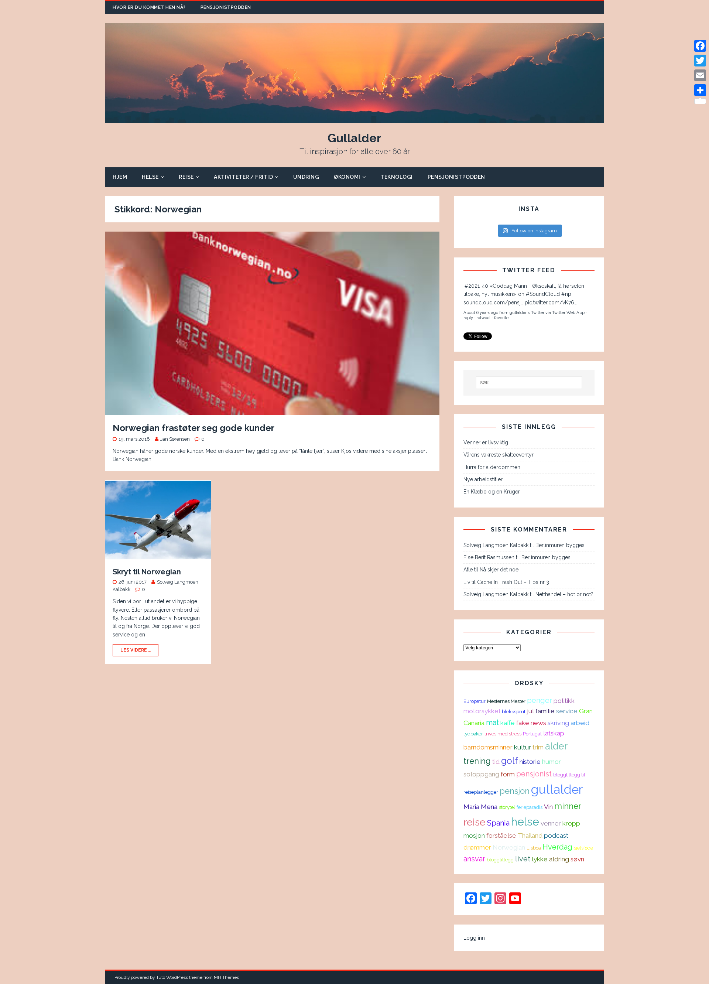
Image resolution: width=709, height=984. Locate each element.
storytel (507, 807)
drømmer (477, 847)
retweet (483, 288)
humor (551, 761)
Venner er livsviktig (485, 442)
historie (530, 761)
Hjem (120, 177)
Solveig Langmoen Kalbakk (495, 545)
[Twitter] (700, 60)
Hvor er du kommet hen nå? (149, 7)
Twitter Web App (568, 283)
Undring (306, 177)
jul (530, 711)
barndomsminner (488, 747)
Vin (548, 806)
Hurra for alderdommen (491, 467)
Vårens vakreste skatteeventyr (498, 455)
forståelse (501, 835)
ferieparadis (529, 807)
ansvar (474, 858)
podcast (556, 835)
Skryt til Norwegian (147, 571)
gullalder (557, 789)
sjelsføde (583, 848)
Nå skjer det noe (499, 570)
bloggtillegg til (569, 775)
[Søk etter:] (529, 382)
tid (496, 761)
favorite (501, 288)
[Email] (700, 75)
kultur (522, 747)
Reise (186, 177)
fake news (531, 723)
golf (509, 760)
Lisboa (534, 848)
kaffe (507, 723)
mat (492, 722)
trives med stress (502, 734)
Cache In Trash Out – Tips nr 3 (513, 582)
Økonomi (347, 177)
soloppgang (481, 774)
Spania (498, 823)
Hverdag (557, 847)
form (508, 774)
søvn (577, 859)
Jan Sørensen (175, 439)
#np (582, 317)
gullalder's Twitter (527, 283)
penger (539, 700)
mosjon (474, 835)
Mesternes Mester (506, 701)
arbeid (580, 723)
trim (538, 747)
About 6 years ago (480, 283)
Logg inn (474, 938)
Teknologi (396, 177)
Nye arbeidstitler (483, 479)
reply (468, 288)
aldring (559, 859)
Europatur (474, 701)
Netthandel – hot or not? (564, 594)
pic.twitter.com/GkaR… (551, 325)
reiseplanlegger (480, 792)
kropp (571, 823)
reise (474, 822)
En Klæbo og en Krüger (491, 492)
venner (551, 823)
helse (525, 821)
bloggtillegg (500, 859)
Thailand (530, 835)
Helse (150, 177)
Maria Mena (480, 806)
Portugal (532, 734)
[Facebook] (700, 45)
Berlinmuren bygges (560, 545)
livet (522, 858)
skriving (558, 723)
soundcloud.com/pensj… (493, 325)
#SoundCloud (559, 317)
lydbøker (473, 734)
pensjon (515, 791)
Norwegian (509, 847)
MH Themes (226, 977)
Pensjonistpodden (226, 7)
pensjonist (534, 773)
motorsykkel (481, 711)
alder (556, 746)
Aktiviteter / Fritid (243, 177)
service (567, 711)
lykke (540, 859)
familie (545, 711)
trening (477, 761)
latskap (553, 733)
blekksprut (513, 711)
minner (567, 806)
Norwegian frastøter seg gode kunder (193, 428)
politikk (564, 700)
